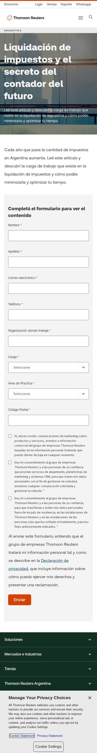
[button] (48, 639)
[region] (48, 722)
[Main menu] (81, 18)
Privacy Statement (48, 735)
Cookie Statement (22, 735)
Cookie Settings (48, 746)
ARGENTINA (13, 30)
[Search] (91, 17)
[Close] (90, 698)
